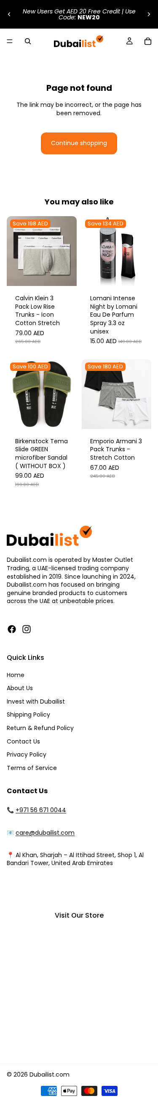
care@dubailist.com (45, 832)
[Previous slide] (9, 14)
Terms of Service (32, 768)
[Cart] (148, 41)
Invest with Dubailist (36, 701)
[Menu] (9, 41)
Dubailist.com (49, 1074)
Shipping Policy (28, 714)
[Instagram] (26, 629)
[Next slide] (148, 14)
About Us (20, 688)
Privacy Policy (26, 754)
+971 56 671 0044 (41, 810)
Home (15, 675)
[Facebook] (12, 629)
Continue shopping (79, 143)
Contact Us (23, 741)
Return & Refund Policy (40, 728)
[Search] (28, 41)
